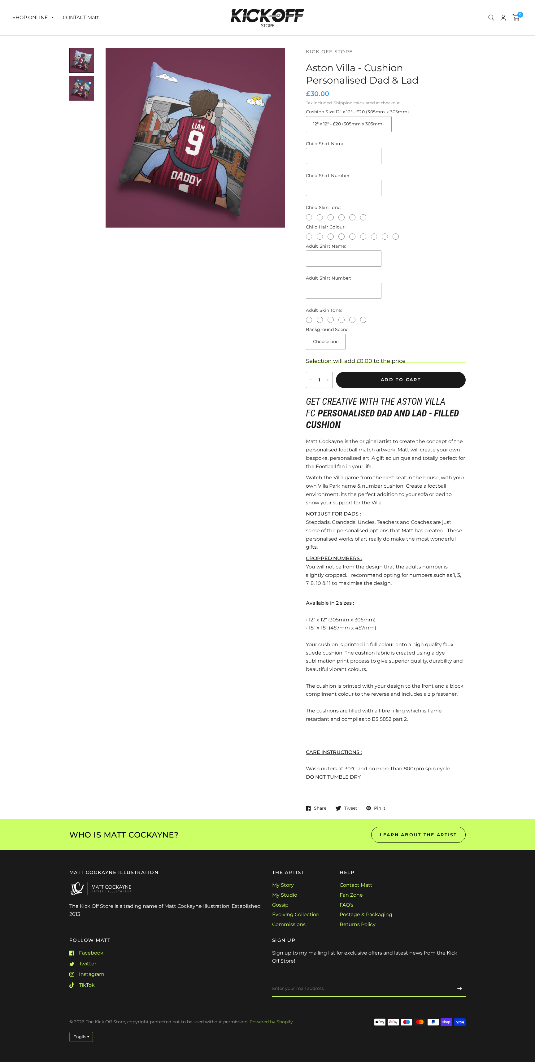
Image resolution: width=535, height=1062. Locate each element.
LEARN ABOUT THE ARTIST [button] (418, 834)
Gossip (280, 905)
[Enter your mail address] (459, 989)
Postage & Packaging (366, 914)
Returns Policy (358, 924)
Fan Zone (351, 895)
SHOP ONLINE (30, 17)
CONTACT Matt (81, 17)
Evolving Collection (296, 914)
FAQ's (346, 905)
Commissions (289, 924)
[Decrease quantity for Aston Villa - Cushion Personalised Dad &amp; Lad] (310, 380)
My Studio (284, 895)
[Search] (491, 17)
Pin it (379, 808)
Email (278, 976)
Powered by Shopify (271, 1021)
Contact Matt (356, 885)
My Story (283, 885)
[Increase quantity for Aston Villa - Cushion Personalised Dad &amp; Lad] (328, 380)
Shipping (343, 103)
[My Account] (503, 17)
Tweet (350, 808)
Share (320, 808)
